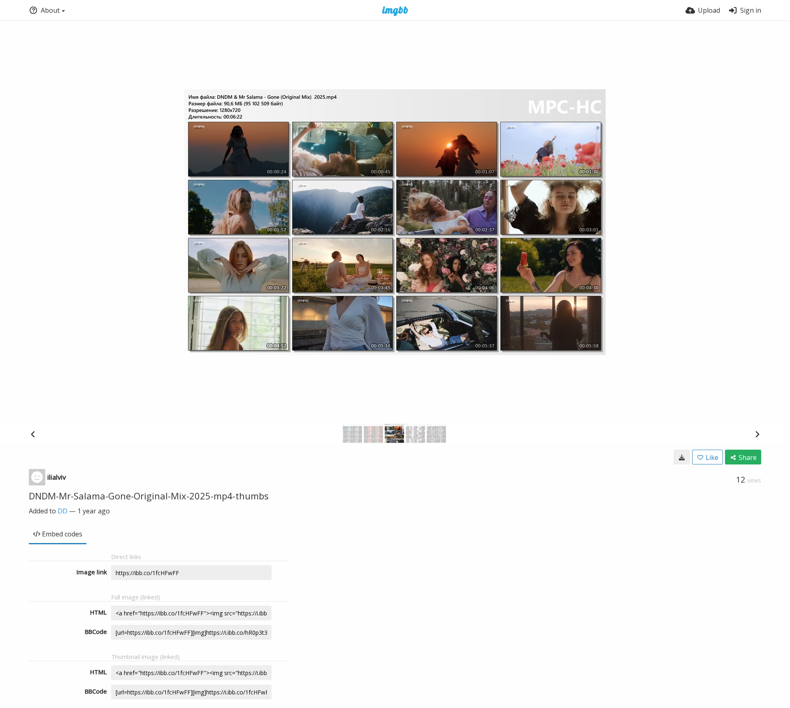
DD (62, 510)
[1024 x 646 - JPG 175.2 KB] (682, 457)
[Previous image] (33, 434)
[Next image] (757, 434)
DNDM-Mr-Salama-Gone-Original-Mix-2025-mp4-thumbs (149, 496)
